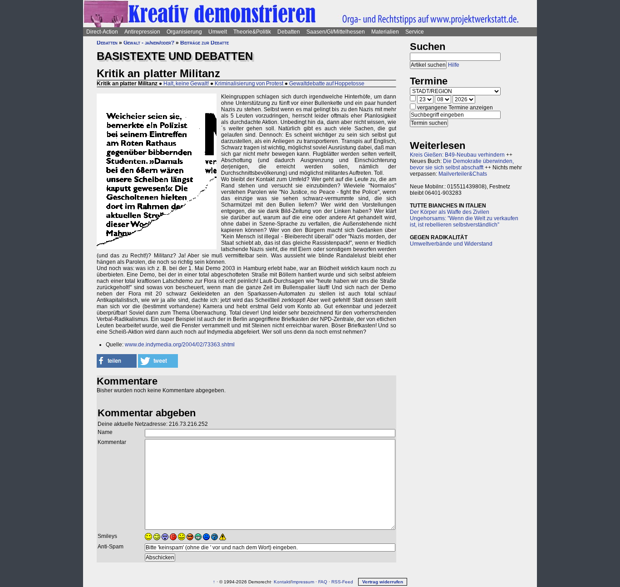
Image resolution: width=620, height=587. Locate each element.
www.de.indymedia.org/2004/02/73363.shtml (180, 344)
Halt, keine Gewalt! (186, 83)
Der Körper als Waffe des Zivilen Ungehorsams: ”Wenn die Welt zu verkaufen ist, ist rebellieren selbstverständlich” (464, 218)
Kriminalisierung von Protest (249, 83)
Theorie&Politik (252, 32)
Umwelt (217, 32)
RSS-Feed (342, 581)
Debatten (288, 32)
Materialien (385, 32)
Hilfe (453, 65)
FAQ (322, 581)
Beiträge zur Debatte (204, 42)
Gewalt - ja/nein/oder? (148, 42)
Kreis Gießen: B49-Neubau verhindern (457, 155)
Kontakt (282, 581)
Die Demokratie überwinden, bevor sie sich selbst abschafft (462, 164)
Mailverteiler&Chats (462, 174)
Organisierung (184, 32)
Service (414, 32)
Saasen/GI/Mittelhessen (335, 32)
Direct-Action (102, 32)
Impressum (302, 581)
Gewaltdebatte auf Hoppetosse (326, 83)
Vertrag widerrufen (382, 581)
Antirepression (142, 32)
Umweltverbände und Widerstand (451, 244)
